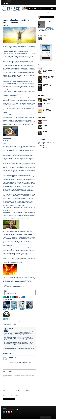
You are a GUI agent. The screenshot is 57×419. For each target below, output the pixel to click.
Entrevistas (19, 1)
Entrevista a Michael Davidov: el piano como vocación (48, 99)
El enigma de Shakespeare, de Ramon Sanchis (48, 86)
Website (27, 390)
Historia (43, 1)
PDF (51, 1)
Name (4, 390)
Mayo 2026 (45, 131)
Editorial (4, 1)
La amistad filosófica (47, 38)
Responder (23, 359)
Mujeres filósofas (49, 21)
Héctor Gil (6, 25)
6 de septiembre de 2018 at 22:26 (14, 359)
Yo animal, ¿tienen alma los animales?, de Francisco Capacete (48, 77)
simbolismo (14, 324)
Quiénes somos (5, 3)
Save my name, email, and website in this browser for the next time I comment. (18, 395)
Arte (39, 1)
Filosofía (9, 1)
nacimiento (9, 324)
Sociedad (24, 1)
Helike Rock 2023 (46, 103)
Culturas (29, 1)
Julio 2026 (45, 120)
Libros (47, 1)
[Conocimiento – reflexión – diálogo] (11, 8)
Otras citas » (45, 147)
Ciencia (13, 1)
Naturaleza (35, 1)
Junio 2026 (45, 125)
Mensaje (4, 379)
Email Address (17, 390)
